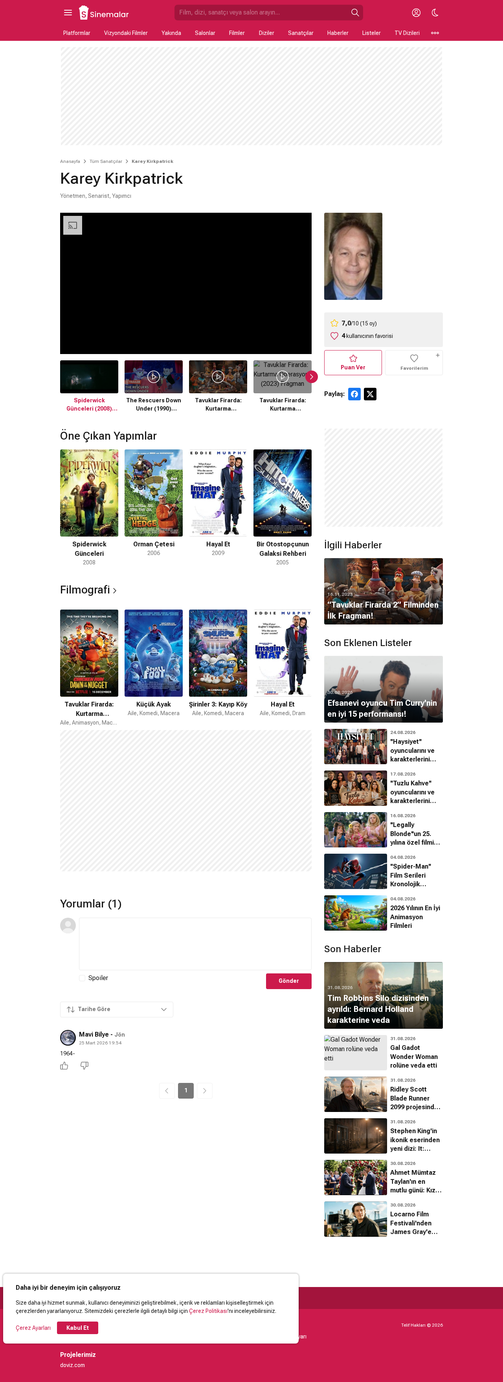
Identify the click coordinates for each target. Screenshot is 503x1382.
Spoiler (98, 978)
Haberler (338, 33)
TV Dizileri (407, 33)
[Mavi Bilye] (68, 1038)
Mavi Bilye (94, 1034)
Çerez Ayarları (33, 1328)
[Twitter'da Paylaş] (370, 394)
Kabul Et (77, 1328)
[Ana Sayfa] (104, 12)
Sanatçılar (301, 33)
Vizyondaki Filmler (126, 33)
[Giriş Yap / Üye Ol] (416, 12)
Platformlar (76, 33)
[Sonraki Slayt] (311, 377)
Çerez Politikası (208, 1311)
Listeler (371, 33)
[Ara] (355, 12)
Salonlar (205, 33)
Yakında (171, 33)
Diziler (266, 33)
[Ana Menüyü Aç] (68, 12)
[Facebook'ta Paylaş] (354, 394)
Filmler (237, 33)
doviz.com (72, 1365)
